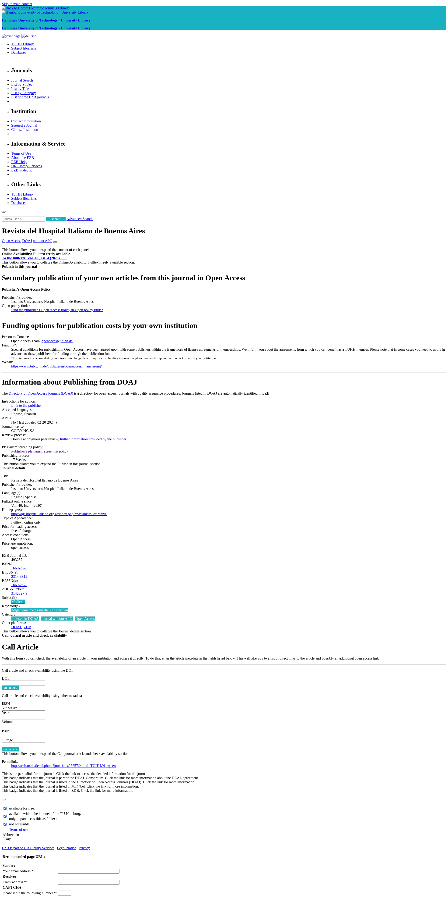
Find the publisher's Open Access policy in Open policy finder (57, 310)
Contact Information (26, 121)
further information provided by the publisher (93, 439)
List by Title (20, 89)
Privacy (84, 848)
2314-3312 (19, 576)
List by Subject (22, 84)
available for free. (22, 808)
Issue (5, 731)
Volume (7, 722)
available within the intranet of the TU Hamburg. (45, 814)
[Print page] (11, 36)
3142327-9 (19, 593)
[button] (36, 254)
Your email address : (18, 871)
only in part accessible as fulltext (33, 819)
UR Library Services (26, 166)
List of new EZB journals (30, 97)
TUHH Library (22, 44)
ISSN (6, 704)
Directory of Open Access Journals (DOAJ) (41, 393)
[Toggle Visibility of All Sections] (55, 242)
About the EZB (22, 158)
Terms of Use (21, 153)
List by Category (23, 93)
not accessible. (19, 824)
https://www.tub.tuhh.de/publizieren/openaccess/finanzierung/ (56, 366)
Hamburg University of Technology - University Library (46, 20)
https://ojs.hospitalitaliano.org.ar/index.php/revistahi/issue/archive (59, 514)
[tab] (224, 254)
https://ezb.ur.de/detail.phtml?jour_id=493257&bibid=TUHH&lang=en (63, 766)
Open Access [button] (11, 241)
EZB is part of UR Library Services (28, 848)
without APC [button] (42, 241)
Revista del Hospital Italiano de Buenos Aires (73, 231)
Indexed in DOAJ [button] (25, 619)
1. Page (7, 740)
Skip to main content (17, 4)
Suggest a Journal (24, 125)
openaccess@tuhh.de (57, 341)
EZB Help (19, 162)
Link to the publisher (26, 405)
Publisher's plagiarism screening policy (39, 451)
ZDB (27, 627)
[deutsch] (28, 36)
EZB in (22, 170)
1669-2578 (19, 568)
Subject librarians (24, 48)
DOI (5, 678)
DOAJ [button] (27, 241)
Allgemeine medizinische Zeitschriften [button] (39, 610)
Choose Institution (24, 130)
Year (5, 713)
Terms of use (18, 829)
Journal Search (22, 80)
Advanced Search (79, 219)
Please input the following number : (30, 893)
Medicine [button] (18, 602)
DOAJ (16, 627)
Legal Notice (66, 848)
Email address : (15, 882)
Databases (18, 52)
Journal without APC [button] (57, 619)
